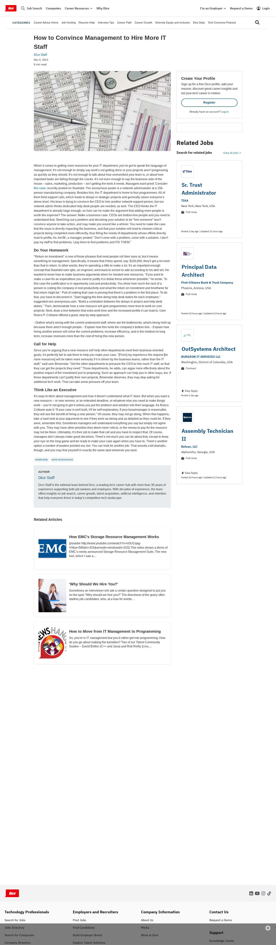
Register (209, 102)
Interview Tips (106, 22)
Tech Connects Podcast (222, 22)
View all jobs (231, 152)
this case (40, 188)
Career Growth (143, 22)
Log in (224, 111)
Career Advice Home (46, 22)
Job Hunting (68, 22)
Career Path (124, 22)
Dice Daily (199, 22)
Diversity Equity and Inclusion (172, 22)
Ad (267, 942)
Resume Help (87, 22)
